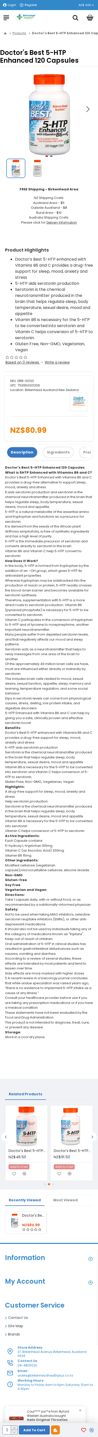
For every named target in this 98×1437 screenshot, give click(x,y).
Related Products (25, 1094)
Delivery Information (61, 222)
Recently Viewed (25, 1200)
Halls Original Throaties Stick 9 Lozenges (47, 1422)
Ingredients (58, 452)
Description (22, 452)
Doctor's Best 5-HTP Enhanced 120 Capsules (33, 1215)
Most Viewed (65, 1200)
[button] (88, 109)
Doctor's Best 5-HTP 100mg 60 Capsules (27, 1150)
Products (19, 33)
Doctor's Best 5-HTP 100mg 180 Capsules (72, 1150)
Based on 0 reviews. (23, 362)
